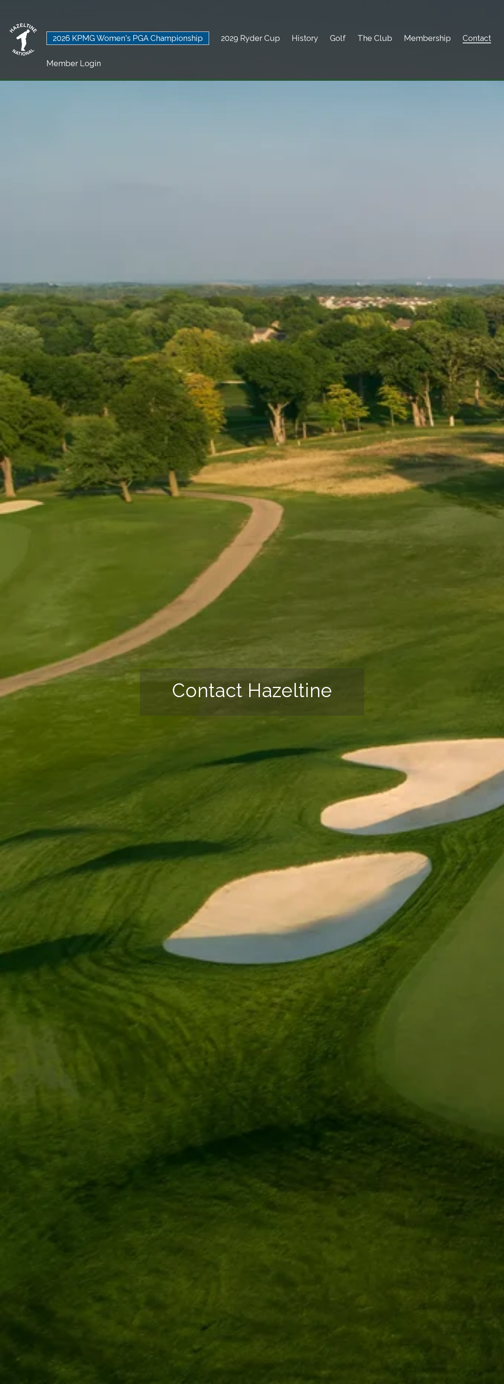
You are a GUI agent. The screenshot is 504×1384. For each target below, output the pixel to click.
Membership (427, 38)
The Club (375, 38)
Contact (477, 38)
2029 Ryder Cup (250, 38)
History (305, 38)
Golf (338, 38)
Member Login (73, 63)
